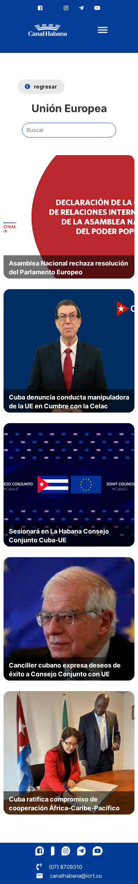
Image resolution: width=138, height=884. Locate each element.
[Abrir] (103, 30)
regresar (45, 86)
